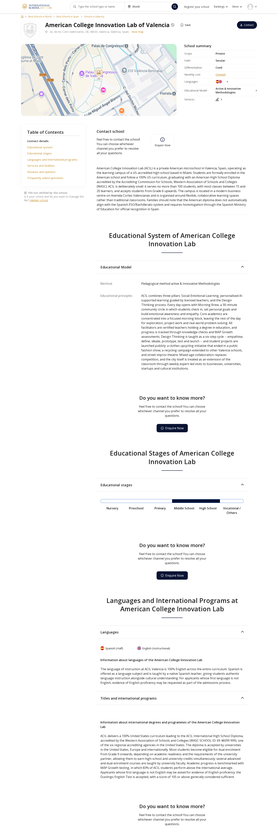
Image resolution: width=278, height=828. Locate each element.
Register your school (196, 7)
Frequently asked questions (45, 178)
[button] (172, 267)
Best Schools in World (40, 17)
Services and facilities (41, 165)
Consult (221, 74)
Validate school (39, 200)
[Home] (22, 16)
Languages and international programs (52, 159)
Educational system (40, 147)
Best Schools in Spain (68, 17)
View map (138, 32)
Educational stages (39, 153)
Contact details (38, 141)
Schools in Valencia (94, 17)
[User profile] (252, 7)
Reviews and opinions (41, 172)
